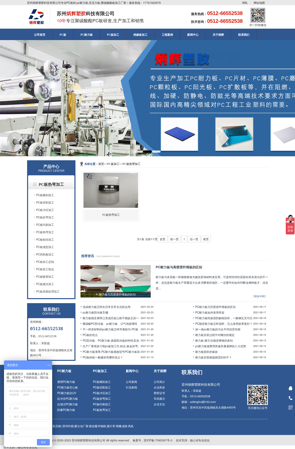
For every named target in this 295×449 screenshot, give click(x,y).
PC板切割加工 (45, 202)
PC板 (63, 34)
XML (245, 3)
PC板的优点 (90, 335)
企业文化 (159, 404)
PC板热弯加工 (45, 232)
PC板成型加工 (45, 247)
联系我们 (243, 34)
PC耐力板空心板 (67, 387)
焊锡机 (102, 426)
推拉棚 (93, 426)
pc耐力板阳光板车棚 (95, 312)
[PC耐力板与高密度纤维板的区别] (115, 267)
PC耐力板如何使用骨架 (209, 312)
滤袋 (124, 426)
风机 (131, 426)
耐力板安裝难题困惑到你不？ (213, 357)
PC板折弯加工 (45, 217)
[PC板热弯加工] (110, 172)
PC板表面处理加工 (48, 291)
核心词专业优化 (200, 440)
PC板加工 (113, 34)
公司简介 (159, 382)
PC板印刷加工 (45, 225)
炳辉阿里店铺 (52, 426)
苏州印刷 (68, 426)
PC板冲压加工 (45, 210)
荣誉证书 (159, 393)
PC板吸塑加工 (45, 276)
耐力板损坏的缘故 (206, 352)
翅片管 (111, 426)
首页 (101, 163)
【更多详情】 (259, 296)
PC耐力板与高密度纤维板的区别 (215, 307)
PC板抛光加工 (45, 284)
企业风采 (159, 387)
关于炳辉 (218, 34)
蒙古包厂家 (81, 426)
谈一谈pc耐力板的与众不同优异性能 (217, 329)
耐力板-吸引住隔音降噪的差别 (214, 340)
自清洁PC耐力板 (67, 404)
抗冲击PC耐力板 (67, 399)
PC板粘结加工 (45, 239)
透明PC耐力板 (66, 382)
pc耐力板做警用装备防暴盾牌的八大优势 (220, 346)
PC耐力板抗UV (66, 393)
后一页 (194, 239)
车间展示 (159, 399)
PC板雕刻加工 (45, 195)
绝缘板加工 (140, 34)
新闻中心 (192, 34)
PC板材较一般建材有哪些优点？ (103, 357)
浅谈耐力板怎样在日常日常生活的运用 (106, 307)
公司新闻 (131, 382)
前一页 (174, 239)
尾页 (206, 239)
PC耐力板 (86, 34)
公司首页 (39, 34)
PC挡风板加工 (45, 254)
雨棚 (118, 426)
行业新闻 (131, 387)
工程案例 (167, 34)
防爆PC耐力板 (66, 410)
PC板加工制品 (45, 269)
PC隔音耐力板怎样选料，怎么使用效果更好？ (223, 324)
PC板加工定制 (45, 262)
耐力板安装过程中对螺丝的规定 (215, 335)
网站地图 (259, 3)
